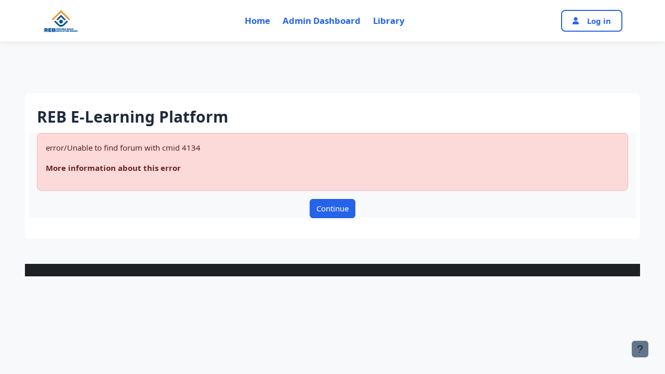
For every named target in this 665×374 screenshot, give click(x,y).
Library (389, 20)
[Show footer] (640, 349)
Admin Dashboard (322, 20)
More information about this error (113, 168)
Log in (599, 21)
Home (257, 20)
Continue (332, 208)
